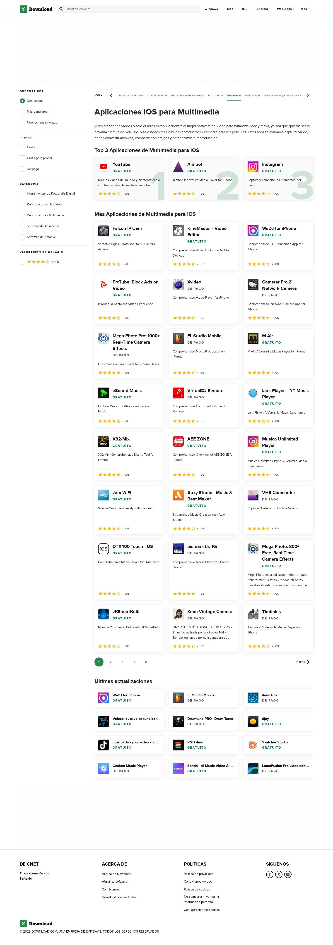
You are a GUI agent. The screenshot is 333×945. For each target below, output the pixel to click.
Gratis (31, 147)
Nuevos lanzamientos (42, 122)
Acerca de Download (116, 874)
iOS (244, 9)
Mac (230, 9)
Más (304, 9)
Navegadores (252, 95)
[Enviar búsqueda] (61, 9)
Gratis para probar (39, 158)
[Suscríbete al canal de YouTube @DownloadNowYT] (288, 874)
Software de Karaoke (41, 237)
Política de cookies (197, 889)
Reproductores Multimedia (45, 215)
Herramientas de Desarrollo (188, 95)
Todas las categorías (131, 95)
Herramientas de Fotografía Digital (51, 193)
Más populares (37, 112)
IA (209, 95)
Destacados (35, 101)
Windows (211, 9)
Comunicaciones (157, 95)
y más (55, 262)
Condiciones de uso (198, 881)
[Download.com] (36, 9)
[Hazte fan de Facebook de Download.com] (269, 874)
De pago (33, 169)
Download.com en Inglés (119, 897)
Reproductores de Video (44, 204)
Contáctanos (110, 889)
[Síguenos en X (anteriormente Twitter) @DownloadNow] (278, 874)
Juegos (218, 95)
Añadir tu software (115, 881)
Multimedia (234, 95)
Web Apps (284, 9)
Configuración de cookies (202, 910)
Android (262, 9)
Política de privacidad (198, 874)
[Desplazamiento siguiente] (307, 95)
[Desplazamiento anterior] (111, 95)
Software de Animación (43, 226)
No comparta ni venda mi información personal (201, 899)
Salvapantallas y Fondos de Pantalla (285, 95)
